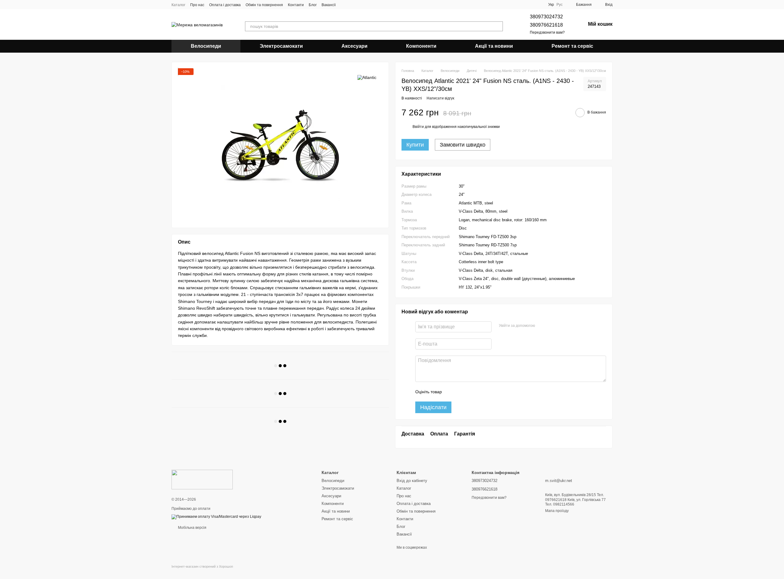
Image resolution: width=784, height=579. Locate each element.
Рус (559, 4)
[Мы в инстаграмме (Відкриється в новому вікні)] (351, 4)
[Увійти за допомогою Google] (551, 326)
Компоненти (421, 46)
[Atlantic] (367, 77)
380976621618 (546, 25)
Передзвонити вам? (547, 32)
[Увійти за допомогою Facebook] (541, 326)
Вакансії (329, 5)
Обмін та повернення (264, 5)
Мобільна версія (191, 527)
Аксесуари (354, 46)
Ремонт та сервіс (572, 46)
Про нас (197, 5)
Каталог (178, 5)
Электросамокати (281, 46)
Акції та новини (494, 46)
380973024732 (546, 16)
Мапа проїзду (557, 511)
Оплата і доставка (225, 5)
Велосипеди (206, 46)
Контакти (296, 5)
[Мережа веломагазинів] (202, 479)
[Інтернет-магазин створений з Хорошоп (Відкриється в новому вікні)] (202, 572)
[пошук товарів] (498, 26)
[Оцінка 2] (462, 391)
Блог (313, 5)
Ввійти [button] (418, 127)
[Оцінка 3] (472, 391)
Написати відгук (440, 98)
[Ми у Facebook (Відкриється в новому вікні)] (344, 4)
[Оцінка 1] (452, 391)
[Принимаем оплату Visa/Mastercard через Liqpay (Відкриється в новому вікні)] (216, 516)
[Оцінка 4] (481, 391)
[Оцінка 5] (491, 391)
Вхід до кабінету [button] (412, 480)
